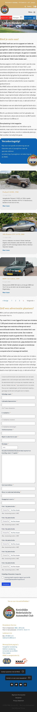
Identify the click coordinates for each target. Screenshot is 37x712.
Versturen (6, 584)
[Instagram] (25, 684)
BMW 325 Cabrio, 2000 (11, 279)
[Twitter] (16, 684)
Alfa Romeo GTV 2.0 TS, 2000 (13, 234)
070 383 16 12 (9, 636)
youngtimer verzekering (20, 154)
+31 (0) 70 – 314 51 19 (23, 630)
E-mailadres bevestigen (9, 427)
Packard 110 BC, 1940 (10, 192)
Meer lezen (6, 206)
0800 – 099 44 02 (19, 628)
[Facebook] (12, 684)
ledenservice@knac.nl (9, 638)
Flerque (23, 708)
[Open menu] (31, 12)
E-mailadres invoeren (8, 420)
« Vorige (5, 301)
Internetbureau (16, 708)
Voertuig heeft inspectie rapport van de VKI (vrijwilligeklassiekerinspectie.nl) (17, 578)
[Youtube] (20, 684)
